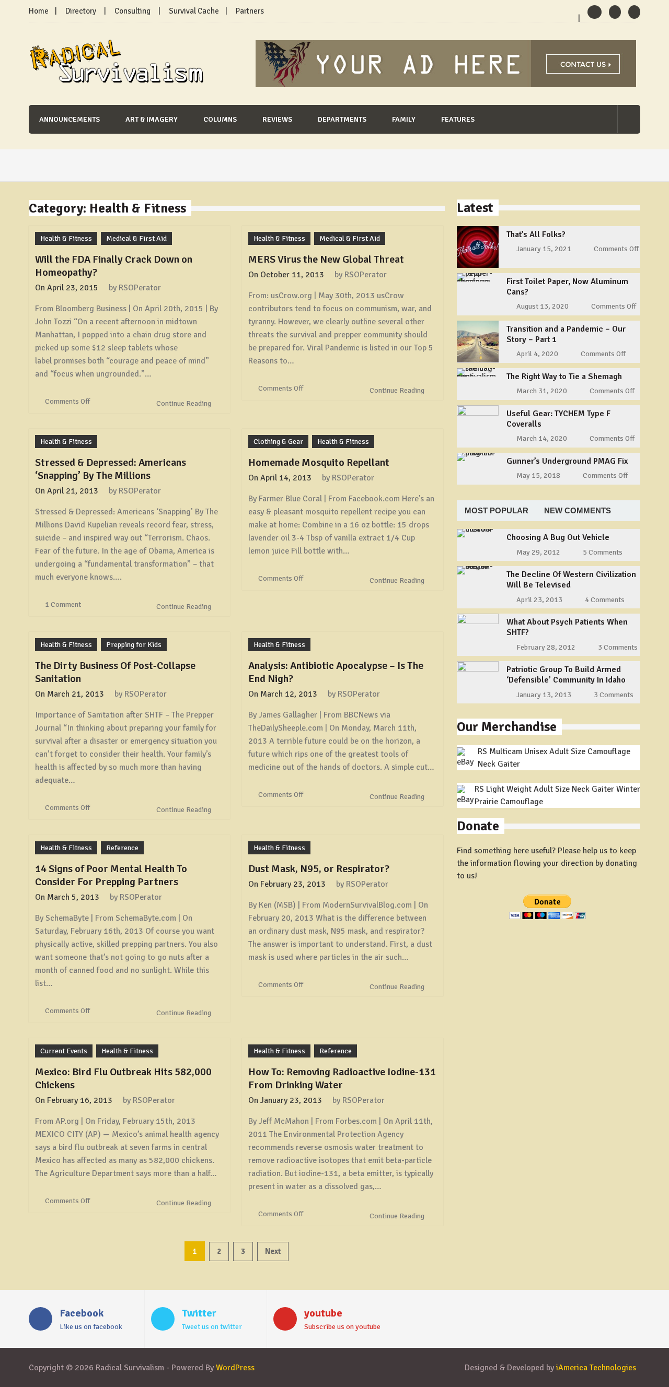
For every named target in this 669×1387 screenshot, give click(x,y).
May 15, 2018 (538, 475)
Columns (220, 119)
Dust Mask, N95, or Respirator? (318, 868)
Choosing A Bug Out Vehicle (557, 537)
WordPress (235, 1367)
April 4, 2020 (537, 353)
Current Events (63, 1051)
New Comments (577, 510)
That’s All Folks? (536, 234)
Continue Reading (184, 403)
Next (273, 1251)
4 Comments (605, 599)
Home (39, 11)
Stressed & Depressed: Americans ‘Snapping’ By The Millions (110, 469)
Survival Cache (194, 11)
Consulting (132, 11)
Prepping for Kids (134, 644)
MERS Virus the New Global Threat (326, 259)
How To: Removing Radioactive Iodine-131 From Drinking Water (342, 1078)
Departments (342, 119)
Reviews (277, 119)
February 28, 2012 (545, 647)
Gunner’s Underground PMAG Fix (567, 461)
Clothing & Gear (278, 441)
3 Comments (618, 647)
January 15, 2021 (543, 248)
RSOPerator (140, 288)
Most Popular (496, 510)
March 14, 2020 (541, 438)
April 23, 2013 (539, 599)
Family (404, 119)
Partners (250, 11)
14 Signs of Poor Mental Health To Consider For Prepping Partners (111, 875)
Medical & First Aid (136, 238)
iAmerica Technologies (596, 1367)
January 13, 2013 (543, 694)
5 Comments (602, 552)
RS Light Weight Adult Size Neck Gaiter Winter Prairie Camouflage (557, 795)
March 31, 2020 (541, 390)
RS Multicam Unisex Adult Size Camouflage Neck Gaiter (554, 757)
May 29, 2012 (538, 552)
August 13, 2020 (542, 306)
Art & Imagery (151, 119)
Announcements (69, 119)
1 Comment (63, 604)
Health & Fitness (66, 238)
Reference (122, 847)
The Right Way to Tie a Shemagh (564, 376)
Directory (80, 11)
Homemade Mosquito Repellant (318, 462)
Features (458, 119)
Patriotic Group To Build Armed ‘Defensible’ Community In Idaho (566, 674)
